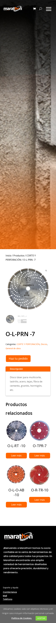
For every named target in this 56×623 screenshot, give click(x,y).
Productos (18, 255)
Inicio (8, 255)
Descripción (16, 368)
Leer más (16, 455)
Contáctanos (10, 592)
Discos (44, 344)
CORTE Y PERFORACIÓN (28, 344)
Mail (5, 595)
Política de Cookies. (21, 618)
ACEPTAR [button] (41, 618)
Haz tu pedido (18, 358)
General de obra (13, 348)
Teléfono (7, 599)
